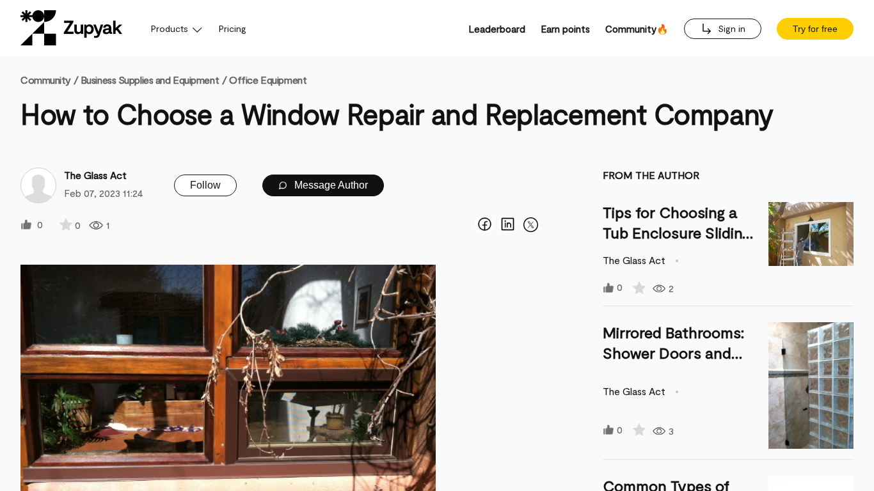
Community (49, 80)
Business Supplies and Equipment (150, 80)
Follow (205, 185)
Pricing (232, 28)
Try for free (815, 29)
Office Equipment (267, 80)
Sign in (730, 28)
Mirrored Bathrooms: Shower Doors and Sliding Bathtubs (673, 352)
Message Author (330, 185)
